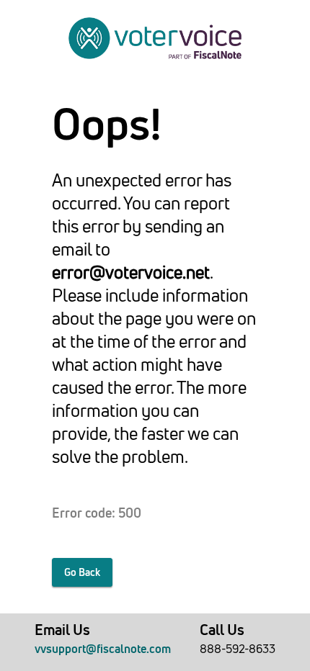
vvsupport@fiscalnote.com (103, 648)
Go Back (82, 572)
